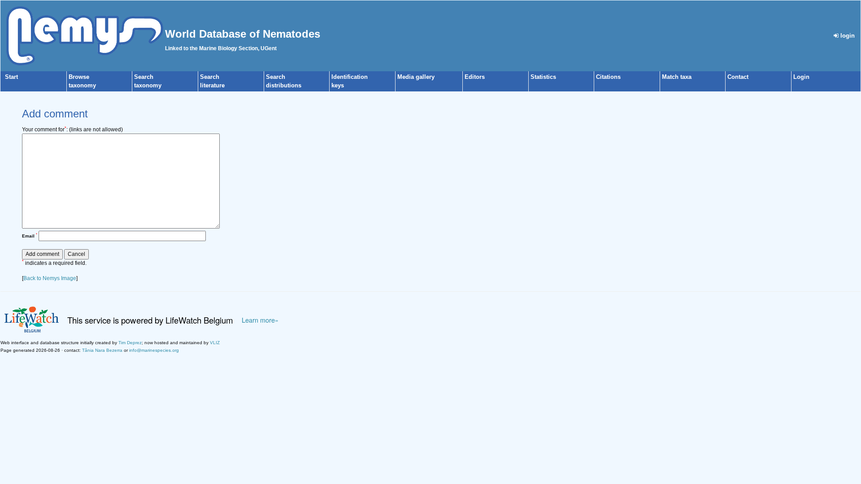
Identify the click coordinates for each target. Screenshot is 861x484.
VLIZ (215, 342)
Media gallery (416, 76)
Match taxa (676, 76)
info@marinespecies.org (154, 350)
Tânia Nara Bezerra (102, 350)
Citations (608, 76)
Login (801, 76)
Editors (475, 76)
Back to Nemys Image (49, 278)
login (847, 35)
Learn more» (260, 319)
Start (11, 76)
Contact (737, 76)
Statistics (543, 76)
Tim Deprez (130, 342)
